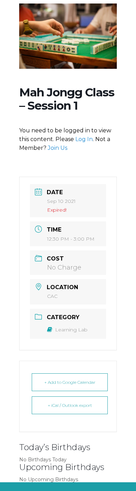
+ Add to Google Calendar (70, 382)
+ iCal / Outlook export (70, 405)
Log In (84, 139)
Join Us (57, 148)
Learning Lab (71, 330)
